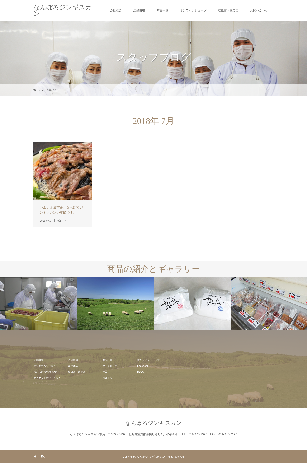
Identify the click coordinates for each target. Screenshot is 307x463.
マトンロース (110, 366)
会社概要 (116, 10)
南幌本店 (73, 366)
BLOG (140, 371)
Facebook (142, 366)
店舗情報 (139, 10)
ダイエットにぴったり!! (46, 377)
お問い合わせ (259, 10)
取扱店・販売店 (228, 10)
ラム (105, 371)
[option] (38, 304)
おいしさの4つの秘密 (45, 371)
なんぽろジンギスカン (62, 10)
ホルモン (108, 377)
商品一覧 (162, 10)
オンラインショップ (193, 10)
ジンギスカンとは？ (44, 366)
